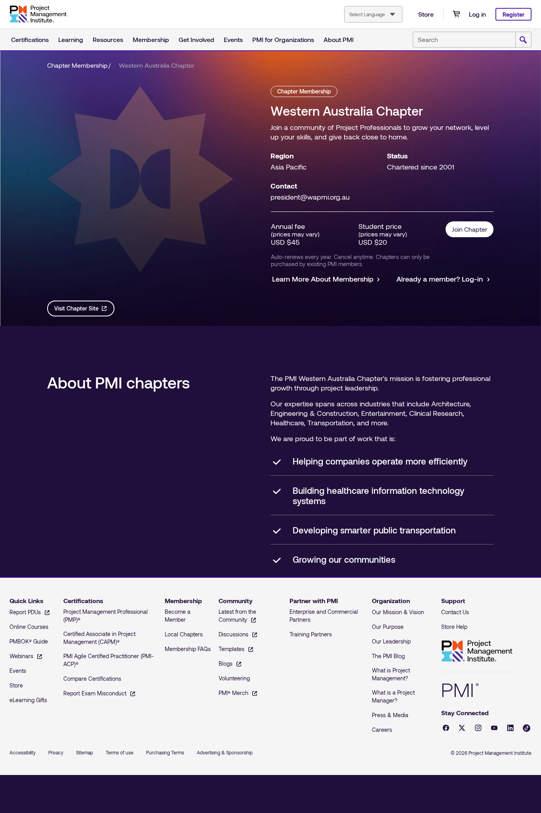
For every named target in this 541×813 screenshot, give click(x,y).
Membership (151, 39)
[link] (156, 65)
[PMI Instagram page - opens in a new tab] (478, 728)
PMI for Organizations (283, 39)
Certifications (30, 39)
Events (233, 39)
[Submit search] (523, 40)
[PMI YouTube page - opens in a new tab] (494, 728)
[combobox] (373, 14)
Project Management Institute (476, 651)
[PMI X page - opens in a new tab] (462, 728)
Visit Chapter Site (76, 308)
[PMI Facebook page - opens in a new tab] (446, 728)
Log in (477, 14)
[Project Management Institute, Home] (38, 14)
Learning (70, 39)
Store (426, 14)
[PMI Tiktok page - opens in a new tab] (526, 728)
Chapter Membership (77, 65)
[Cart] (456, 14)
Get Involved (196, 39)
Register (513, 14)
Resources (108, 39)
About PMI (339, 39)
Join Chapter (469, 229)
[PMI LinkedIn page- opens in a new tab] (510, 728)
